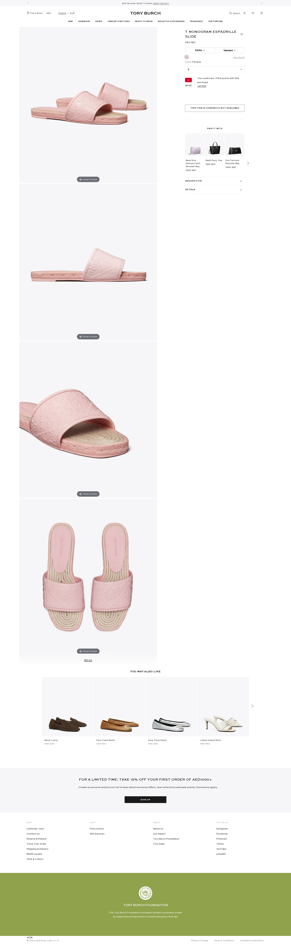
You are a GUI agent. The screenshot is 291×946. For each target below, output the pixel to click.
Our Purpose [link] (215, 21)
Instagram (222, 828)
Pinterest (221, 838)
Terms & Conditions (224, 940)
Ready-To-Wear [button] (144, 21)
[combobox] (215, 69)
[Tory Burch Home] (145, 12)
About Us (158, 828)
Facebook (222, 833)
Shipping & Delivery (37, 848)
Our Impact (159, 833)
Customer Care (35, 828)
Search (236, 13)
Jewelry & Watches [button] (119, 21)
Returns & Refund (36, 838)
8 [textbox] (188, 69)
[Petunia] (186, 57)
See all (88, 660)
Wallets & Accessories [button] (171, 21)
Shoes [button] (98, 21)
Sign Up (145, 800)
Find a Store (36, 13)
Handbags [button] (84, 21)
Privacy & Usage (199, 940)
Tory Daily (159, 843)
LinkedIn (221, 854)
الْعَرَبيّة (72, 13)
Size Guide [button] (239, 57)
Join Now (201, 86)
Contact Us (33, 833)
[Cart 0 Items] (260, 14)
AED (48, 13)
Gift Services (97, 833)
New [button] (70, 21)
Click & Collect (35, 859)
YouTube (221, 848)
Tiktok (220, 843)
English (62, 13)
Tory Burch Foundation (166, 838)
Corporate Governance (252, 940)
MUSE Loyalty (34, 854)
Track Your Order (36, 843)
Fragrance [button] (196, 21)
